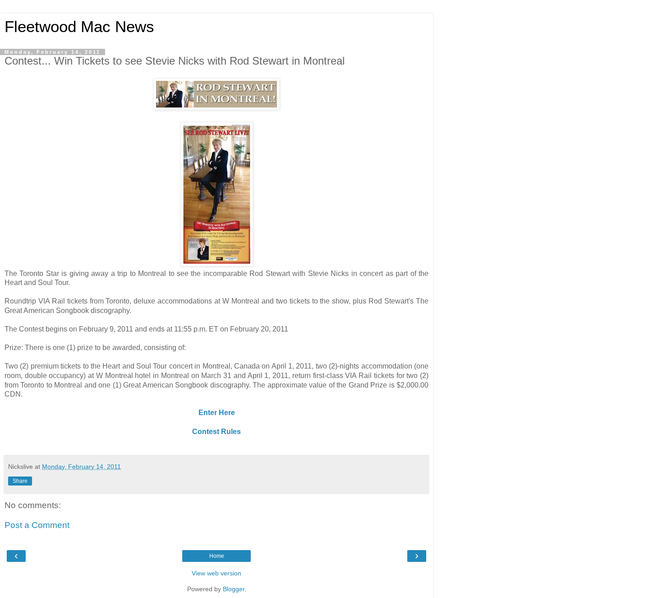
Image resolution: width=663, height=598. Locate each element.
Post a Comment (37, 525)
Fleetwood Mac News (79, 26)
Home (216, 556)
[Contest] (216, 264)
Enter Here (216, 412)
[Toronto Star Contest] (216, 108)
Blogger (233, 589)
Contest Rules (216, 431)
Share (20, 481)
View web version (216, 573)
